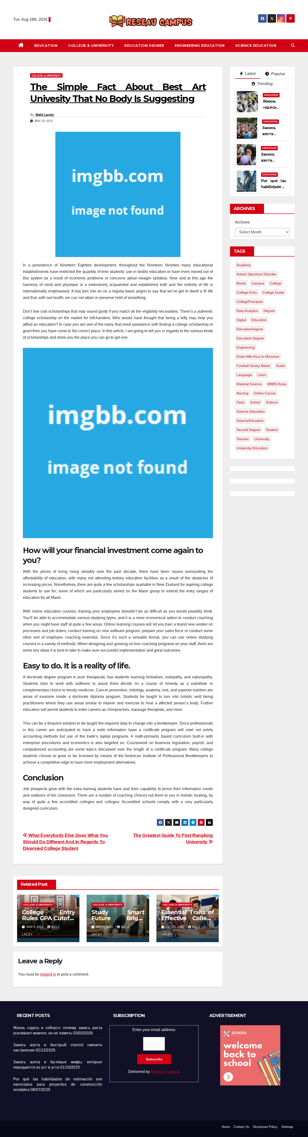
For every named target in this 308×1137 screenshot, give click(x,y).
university (261, 439)
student (272, 430)
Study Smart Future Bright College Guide (117, 918)
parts (240, 402)
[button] (293, 45)
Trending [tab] (264, 84)
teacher (243, 439)
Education (46, 45)
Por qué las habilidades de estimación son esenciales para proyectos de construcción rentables (57, 1084)
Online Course (265, 393)
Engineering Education (200, 45)
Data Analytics (247, 311)
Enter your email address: (154, 1051)
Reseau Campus (165, 1072)
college (275, 283)
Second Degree (248, 430)
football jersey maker (253, 366)
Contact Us (241, 1127)
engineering (246, 347)
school (255, 402)
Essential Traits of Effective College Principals (187, 918)
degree (269, 311)
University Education (252, 448)
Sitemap (287, 1127)
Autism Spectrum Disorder (256, 274)
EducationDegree (250, 329)
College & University (91, 45)
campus (257, 283)
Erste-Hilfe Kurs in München (258, 356)
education (259, 320)
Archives (242, 222)
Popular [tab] (277, 74)
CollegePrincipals (250, 302)
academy (244, 265)
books (241, 283)
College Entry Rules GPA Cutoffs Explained (48, 918)
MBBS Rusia (276, 384)
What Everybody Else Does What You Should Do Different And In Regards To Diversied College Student (65, 842)
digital (241, 320)
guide (280, 366)
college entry (247, 292)
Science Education (255, 45)
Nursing (242, 393)
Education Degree (144, 45)
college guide (273, 292)
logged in (48, 974)
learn (261, 375)
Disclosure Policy (265, 1127)
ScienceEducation (250, 421)
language (244, 375)
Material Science (249, 384)
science (272, 402)
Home (226, 1127)
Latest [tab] (250, 74)
